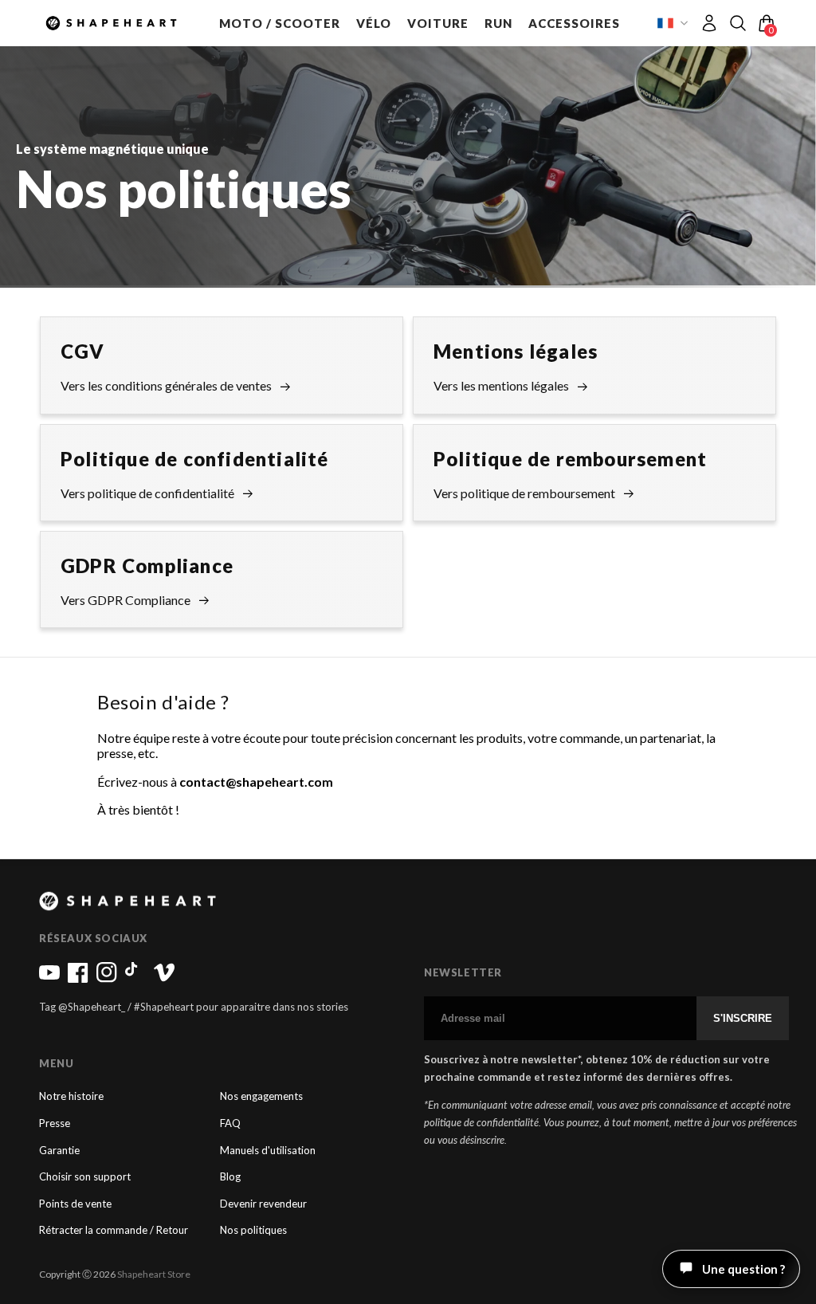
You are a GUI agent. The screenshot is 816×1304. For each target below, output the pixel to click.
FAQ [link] (230, 1123)
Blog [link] (230, 1177)
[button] (279, 23)
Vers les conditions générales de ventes (166, 385)
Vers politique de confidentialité (147, 493)
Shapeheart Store (153, 1274)
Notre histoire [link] (71, 1096)
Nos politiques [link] (253, 1230)
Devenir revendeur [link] (263, 1204)
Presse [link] (54, 1123)
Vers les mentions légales (501, 385)
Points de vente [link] (75, 1204)
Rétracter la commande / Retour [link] (113, 1230)
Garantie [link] (59, 1151)
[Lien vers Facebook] (78, 978)
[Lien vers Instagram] (106, 978)
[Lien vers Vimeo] (164, 978)
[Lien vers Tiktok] (135, 978)
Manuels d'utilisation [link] (268, 1151)
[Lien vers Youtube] (49, 978)
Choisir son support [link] (85, 1177)
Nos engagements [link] (261, 1096)
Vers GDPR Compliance (125, 599)
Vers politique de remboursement (524, 493)
